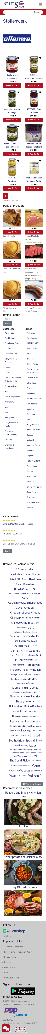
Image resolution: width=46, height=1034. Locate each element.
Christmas (9, 349)
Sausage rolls (37, 731)
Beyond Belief (32, 349)
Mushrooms (28, 692)
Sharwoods (31, 476)
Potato (24, 711)
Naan (35, 692)
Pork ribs (16, 712)
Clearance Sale (11, 354)
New (7, 412)
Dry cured (15, 636)
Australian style (19, 574)
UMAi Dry (8, 440)
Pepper (32, 701)
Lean (38, 675)
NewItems (16, 696)
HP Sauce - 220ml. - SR (12, 534)
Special (30, 740)
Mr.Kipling (30, 450)
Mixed (31, 683)
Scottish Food (18, 735)
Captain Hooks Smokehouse (25, 602)
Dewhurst (31, 393)
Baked (12, 579)
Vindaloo (38, 770)
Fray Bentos (32, 404)
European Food (11, 386)
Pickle (28, 706)
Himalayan (33, 664)
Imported (15, 669)
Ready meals (33, 721)
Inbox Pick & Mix (33, 430)
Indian (25, 669)
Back (30, 574)
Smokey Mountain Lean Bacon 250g (18, 524)
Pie (34, 706)
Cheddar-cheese (20, 612)
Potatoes (33, 711)
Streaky (24, 745)
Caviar (20, 607)
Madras (24, 679)
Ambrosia (31, 333)
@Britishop (15, 931)
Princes (30, 471)
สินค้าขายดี (34, 775)
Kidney (13, 675)
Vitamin (13, 775)
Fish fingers (20, 641)
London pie (16, 679)
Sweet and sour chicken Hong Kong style (25, 750)
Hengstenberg (33, 425)
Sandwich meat (14, 731)
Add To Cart (13, 85)
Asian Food (9, 333)
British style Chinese (17, 593)
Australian (28, 569)
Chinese (16, 622)
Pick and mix (16, 706)
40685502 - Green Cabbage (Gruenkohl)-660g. (12, 112)
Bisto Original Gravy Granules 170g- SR (19, 544)
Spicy (38, 740)
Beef (32, 579)
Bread (19, 584)
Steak (17, 745)
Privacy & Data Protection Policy (18, 952)
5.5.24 (19, 569)
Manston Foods (33, 445)
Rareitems (34, 716)
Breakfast (29, 584)
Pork (39, 706)
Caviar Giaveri (32, 378)
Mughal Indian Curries (25, 687)
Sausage (26, 730)
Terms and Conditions (13, 947)
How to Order (10, 967)
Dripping (34, 632)
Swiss (15, 756)
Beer (38, 579)
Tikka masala (36, 761)
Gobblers (30, 409)
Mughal (30, 456)
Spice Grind (31, 492)
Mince (36, 679)
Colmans (30, 388)
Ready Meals (10, 417)
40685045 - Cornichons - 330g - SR (34, 78)
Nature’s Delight (33, 461)
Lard (34, 675)
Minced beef (23, 683)
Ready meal (17, 721)
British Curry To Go (25, 589)
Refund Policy (10, 957)
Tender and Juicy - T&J (27, 756)
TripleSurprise (16, 766)
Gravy (12, 655)
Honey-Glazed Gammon (23, 887)
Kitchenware (10, 402)
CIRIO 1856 (31, 383)
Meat (7, 407)
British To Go (32, 364)
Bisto (29, 354)
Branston (30, 359)
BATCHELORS (32, 343)
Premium (17, 716)
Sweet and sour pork (16, 753)
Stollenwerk (15, 21)
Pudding (26, 717)
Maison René (32, 440)
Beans (25, 579)
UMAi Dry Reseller (11, 978)
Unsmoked (27, 766)
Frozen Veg (35, 646)
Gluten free (25, 651)
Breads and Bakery (12, 343)
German (15, 650)
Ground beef (21, 655)
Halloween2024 (34, 655)
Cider (36, 622)
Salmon (27, 726)
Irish (31, 670)
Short (27, 735)
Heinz (29, 419)
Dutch (24, 636)
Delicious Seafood (22, 632)
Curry (31, 627)
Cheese (35, 612)
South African (17, 740)
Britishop (7, 936)
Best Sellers (10, 338)
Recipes (7, 962)
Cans (25, 597)
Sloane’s (30, 482)
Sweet (32, 745)
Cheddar (29, 607)
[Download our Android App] (23, 991)
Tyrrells (30, 508)
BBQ (18, 579)
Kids (18, 674)
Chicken (15, 617)
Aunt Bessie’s (32, 338)
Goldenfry (31, 414)
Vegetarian (26, 770)
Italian (37, 669)
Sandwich (36, 726)
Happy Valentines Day (28, 660)
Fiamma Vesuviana (34, 398)
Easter (32, 636)
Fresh (27, 645)
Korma (23, 675)
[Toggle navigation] (40, 4)
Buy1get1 (38, 593)
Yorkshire (23, 775)
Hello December (18, 664)
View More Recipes (33, 784)
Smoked (35, 735)
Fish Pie (23, 826)
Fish (6, 392)
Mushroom (17, 692)
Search (37, 12)
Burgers (30, 593)
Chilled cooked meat (30, 617)
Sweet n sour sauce (33, 753)
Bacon (36, 574)
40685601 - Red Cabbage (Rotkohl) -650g (34, 147)
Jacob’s (30, 435)
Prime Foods (32, 466)
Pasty (26, 701)
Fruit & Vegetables (12, 397)
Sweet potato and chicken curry (23, 857)
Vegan (36, 765)
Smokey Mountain (34, 487)
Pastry (20, 701)
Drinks (7, 373)
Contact (7, 973)
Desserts (9, 367)
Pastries (36, 696)
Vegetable (14, 770)
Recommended (17, 726)
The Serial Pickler (34, 502)
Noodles (26, 696)
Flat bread (32, 641)
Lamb (29, 674)
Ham (15, 659)
